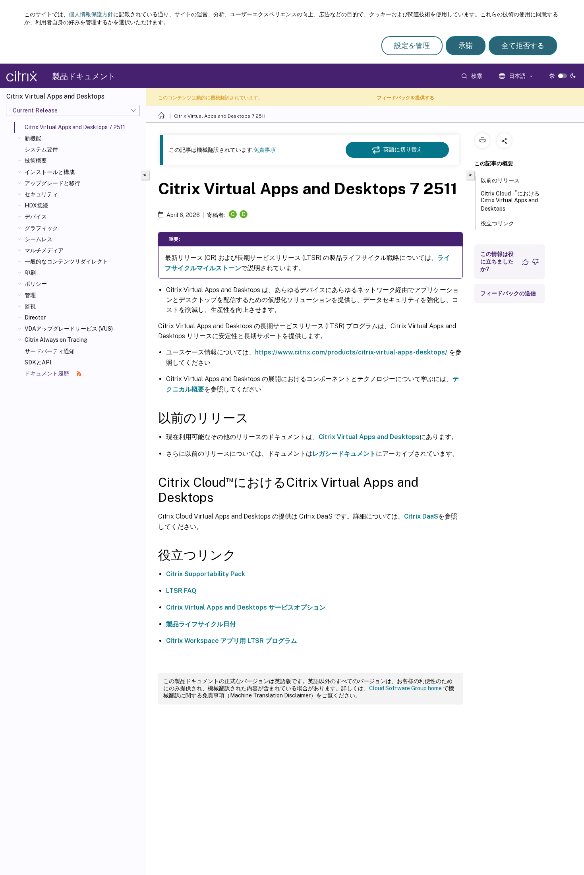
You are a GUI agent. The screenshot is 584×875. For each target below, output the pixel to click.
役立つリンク (497, 223)
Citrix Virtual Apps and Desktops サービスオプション (246, 607)
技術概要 (36, 160)
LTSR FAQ (181, 590)
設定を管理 (412, 45)
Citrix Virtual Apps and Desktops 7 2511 (220, 116)
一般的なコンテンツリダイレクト (66, 261)
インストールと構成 (50, 172)
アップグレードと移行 (52, 183)
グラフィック (41, 228)
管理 (30, 295)
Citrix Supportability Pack (205, 574)
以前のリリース (500, 180)
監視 (30, 306)
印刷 (30, 272)
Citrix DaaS (421, 516)
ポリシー (36, 284)
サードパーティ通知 (50, 351)
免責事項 (264, 150)
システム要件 (41, 149)
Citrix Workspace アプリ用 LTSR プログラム (231, 641)
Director (35, 317)
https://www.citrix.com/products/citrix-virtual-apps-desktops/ (351, 352)
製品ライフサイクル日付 (201, 624)
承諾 (465, 45)
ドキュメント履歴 (47, 373)
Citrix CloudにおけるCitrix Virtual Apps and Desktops (510, 200)
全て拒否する (522, 45)
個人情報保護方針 (91, 14)
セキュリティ (41, 194)
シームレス (38, 239)
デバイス (36, 216)
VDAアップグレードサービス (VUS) (69, 328)
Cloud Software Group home (405, 688)
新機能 (33, 138)
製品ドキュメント (84, 76)
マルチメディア (44, 250)
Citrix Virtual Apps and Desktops (369, 437)
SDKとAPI (38, 362)
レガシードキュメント (344, 453)
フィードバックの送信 (508, 293)
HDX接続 (36, 205)
